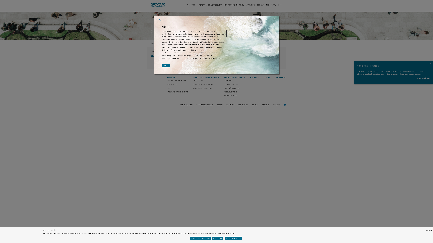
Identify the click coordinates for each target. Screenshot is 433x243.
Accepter (166, 66)
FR (157, 20)
